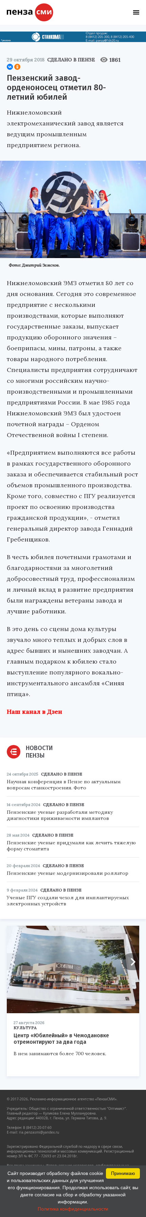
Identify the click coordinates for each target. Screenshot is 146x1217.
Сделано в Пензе (71, 59)
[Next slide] (130, 961)
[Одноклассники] (17, 67)
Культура (25, 1027)
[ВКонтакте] (10, 67)
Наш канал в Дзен (34, 711)
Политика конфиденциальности (73, 1209)
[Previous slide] (15, 961)
